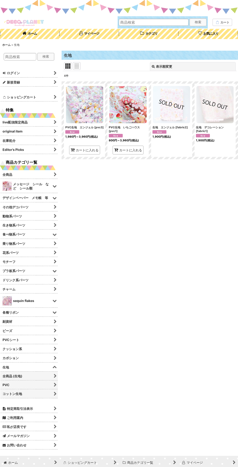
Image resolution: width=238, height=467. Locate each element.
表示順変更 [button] (164, 66)
